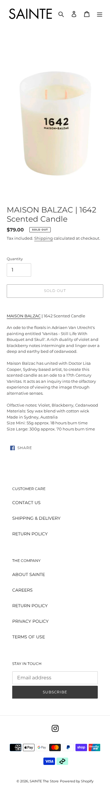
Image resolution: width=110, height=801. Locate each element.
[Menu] (99, 14)
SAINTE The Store (44, 781)
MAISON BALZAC (24, 315)
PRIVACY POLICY (30, 621)
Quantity (15, 259)
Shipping (43, 238)
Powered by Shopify (77, 781)
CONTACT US (26, 502)
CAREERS (22, 590)
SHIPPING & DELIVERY (36, 518)
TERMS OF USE (28, 637)
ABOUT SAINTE (28, 574)
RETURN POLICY (30, 534)
